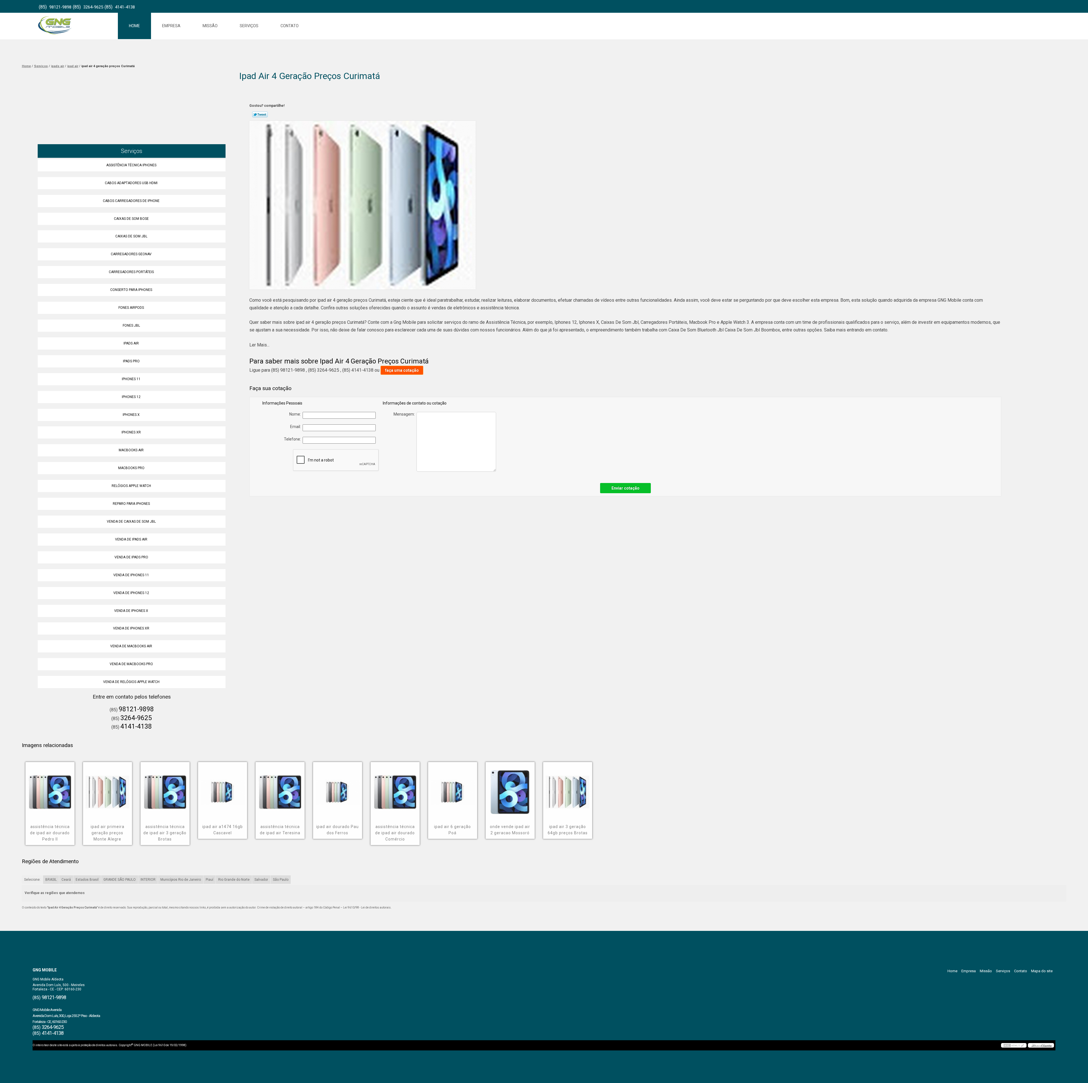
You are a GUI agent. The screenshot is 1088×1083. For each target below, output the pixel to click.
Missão (210, 26)
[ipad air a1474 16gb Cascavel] (222, 788)
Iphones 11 (131, 379)
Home (134, 26)
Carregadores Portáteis (131, 272)
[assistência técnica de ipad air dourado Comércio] (395, 788)
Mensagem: (405, 414)
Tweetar (260, 114)
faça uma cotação (402, 370)
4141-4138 (125, 7)
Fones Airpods (131, 308)
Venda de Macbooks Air (131, 646)
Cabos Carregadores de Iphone (131, 201)
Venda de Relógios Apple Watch (131, 682)
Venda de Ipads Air (131, 539)
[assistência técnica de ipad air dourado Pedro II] (50, 788)
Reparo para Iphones (131, 504)
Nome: (296, 414)
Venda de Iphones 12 (131, 593)
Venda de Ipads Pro (131, 557)
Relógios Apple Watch (131, 486)
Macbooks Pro (131, 468)
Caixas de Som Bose (131, 219)
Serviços (249, 26)
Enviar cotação (625, 488)
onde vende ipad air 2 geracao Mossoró (510, 829)
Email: (296, 426)
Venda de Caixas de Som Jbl (131, 522)
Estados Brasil (87, 880)
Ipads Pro (131, 361)
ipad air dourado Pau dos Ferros (337, 829)
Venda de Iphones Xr (131, 628)
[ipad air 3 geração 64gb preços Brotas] (567, 788)
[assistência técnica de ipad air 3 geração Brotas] (165, 788)
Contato (289, 26)
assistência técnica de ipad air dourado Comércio (395, 832)
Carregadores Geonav (131, 254)
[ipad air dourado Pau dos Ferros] (337, 788)
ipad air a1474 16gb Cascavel (222, 829)
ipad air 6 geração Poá (452, 829)
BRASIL (51, 880)
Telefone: (293, 439)
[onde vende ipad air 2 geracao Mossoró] (510, 788)
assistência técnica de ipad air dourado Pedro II (50, 832)
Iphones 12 (131, 397)
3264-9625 (93, 7)
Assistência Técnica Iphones (131, 165)
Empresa (171, 26)
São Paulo (280, 880)
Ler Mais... (259, 345)
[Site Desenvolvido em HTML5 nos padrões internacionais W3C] (1014, 1045)
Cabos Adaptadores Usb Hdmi (131, 183)
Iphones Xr (131, 432)
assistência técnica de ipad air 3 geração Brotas (164, 832)
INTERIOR (148, 880)
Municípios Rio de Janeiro (180, 880)
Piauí (209, 880)
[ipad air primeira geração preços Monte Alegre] (107, 788)
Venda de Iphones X (131, 611)
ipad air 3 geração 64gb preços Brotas (568, 829)
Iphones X (131, 415)
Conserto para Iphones (131, 290)
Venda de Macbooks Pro (131, 664)
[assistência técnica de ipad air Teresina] (280, 788)
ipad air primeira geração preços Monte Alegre (107, 832)
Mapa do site (1042, 971)
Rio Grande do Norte (234, 880)
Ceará (66, 880)
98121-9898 (60, 7)
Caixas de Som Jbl (131, 236)
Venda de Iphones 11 (131, 575)
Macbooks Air (131, 450)
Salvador (261, 880)
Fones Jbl (131, 325)
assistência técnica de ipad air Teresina (280, 829)
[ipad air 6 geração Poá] (452, 788)
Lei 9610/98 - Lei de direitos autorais (367, 907)
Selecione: (32, 880)
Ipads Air (131, 343)
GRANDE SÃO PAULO (119, 880)
